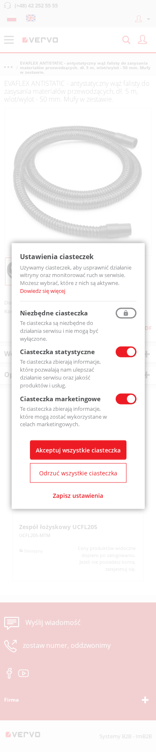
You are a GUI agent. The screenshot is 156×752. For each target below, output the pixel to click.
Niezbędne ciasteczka (54, 312)
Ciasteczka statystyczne (57, 351)
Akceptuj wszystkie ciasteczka (78, 450)
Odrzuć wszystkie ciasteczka (78, 473)
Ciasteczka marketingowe (60, 398)
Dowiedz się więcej (42, 291)
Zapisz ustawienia (78, 496)
